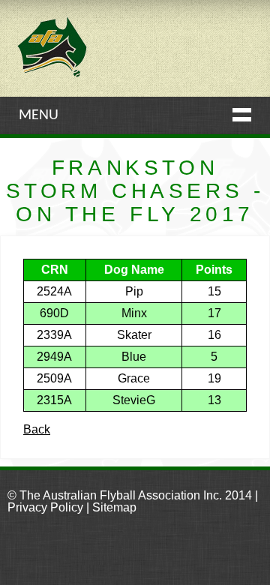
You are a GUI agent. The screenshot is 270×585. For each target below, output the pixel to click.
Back (36, 429)
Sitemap (114, 507)
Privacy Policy (45, 507)
